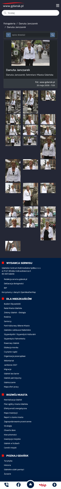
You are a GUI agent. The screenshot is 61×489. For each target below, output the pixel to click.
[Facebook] (18, 485)
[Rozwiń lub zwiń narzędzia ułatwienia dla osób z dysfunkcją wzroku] (54, 485)
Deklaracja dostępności (14, 283)
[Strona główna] (6, 485)
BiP (5, 287)
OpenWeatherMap (28, 292)
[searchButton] (52, 35)
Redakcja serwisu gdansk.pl (15, 279)
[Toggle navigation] (57, 5)
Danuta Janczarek (28, 23)
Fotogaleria (9, 23)
